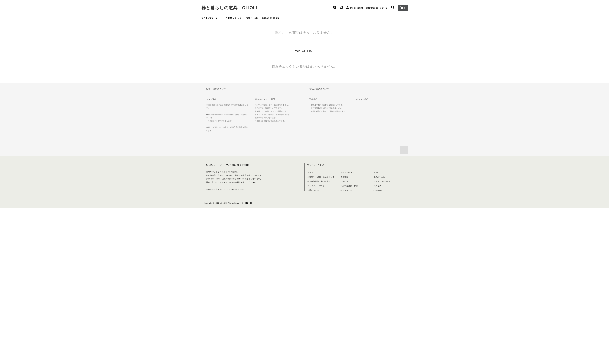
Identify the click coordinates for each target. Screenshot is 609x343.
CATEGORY (210, 17)
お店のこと (378, 172)
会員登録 (370, 8)
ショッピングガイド (382, 181)
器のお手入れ (379, 177)
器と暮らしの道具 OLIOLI (229, 7)
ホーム (310, 172)
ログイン (383, 8)
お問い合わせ (313, 190)
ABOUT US (234, 17)
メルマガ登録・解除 (349, 186)
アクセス (377, 186)
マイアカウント (347, 172)
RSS (342, 190)
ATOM (349, 190)
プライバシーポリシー (317, 186)
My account (356, 8)
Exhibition (270, 17)
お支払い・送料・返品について (321, 177)
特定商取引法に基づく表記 (319, 181)
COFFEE (252, 17)
